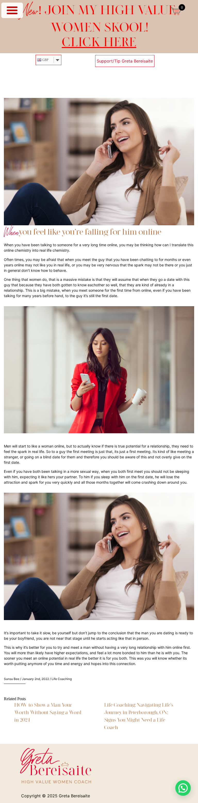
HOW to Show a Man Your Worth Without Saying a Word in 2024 (47, 712)
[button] (183, 788)
